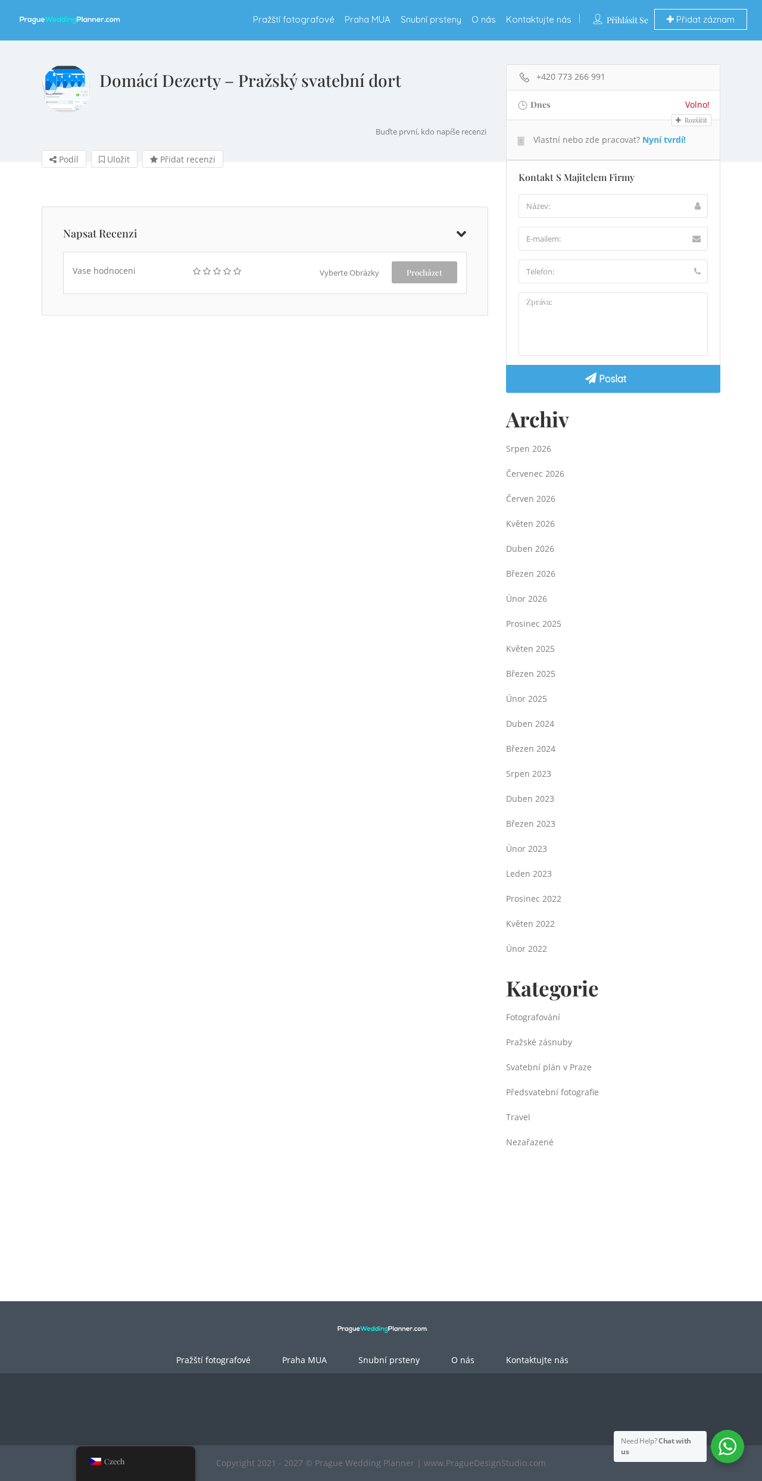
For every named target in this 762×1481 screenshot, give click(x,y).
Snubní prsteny (431, 19)
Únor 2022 (526, 948)
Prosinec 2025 (533, 623)
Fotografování (533, 1017)
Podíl (68, 159)
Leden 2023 (529, 873)
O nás (483, 19)
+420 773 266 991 (570, 76)
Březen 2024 (530, 748)
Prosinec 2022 (533, 898)
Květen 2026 (530, 523)
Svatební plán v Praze (549, 1067)
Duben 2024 (530, 723)
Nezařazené (530, 1142)
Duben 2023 (530, 798)
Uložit (117, 159)
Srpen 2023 (528, 773)
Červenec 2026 (535, 473)
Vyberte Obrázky (349, 272)
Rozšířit (695, 119)
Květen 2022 (530, 923)
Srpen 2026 (528, 448)
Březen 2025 (530, 673)
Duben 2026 (530, 548)
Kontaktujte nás (539, 19)
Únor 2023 (526, 848)
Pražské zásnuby (539, 1042)
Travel (518, 1117)
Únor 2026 (526, 598)
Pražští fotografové (294, 19)
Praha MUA (368, 19)
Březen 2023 (530, 823)
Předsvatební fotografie (552, 1092)
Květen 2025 (530, 648)
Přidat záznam (704, 19)
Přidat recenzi (187, 159)
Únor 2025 (526, 698)
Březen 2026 (530, 573)
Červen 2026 (530, 498)
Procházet (424, 272)
